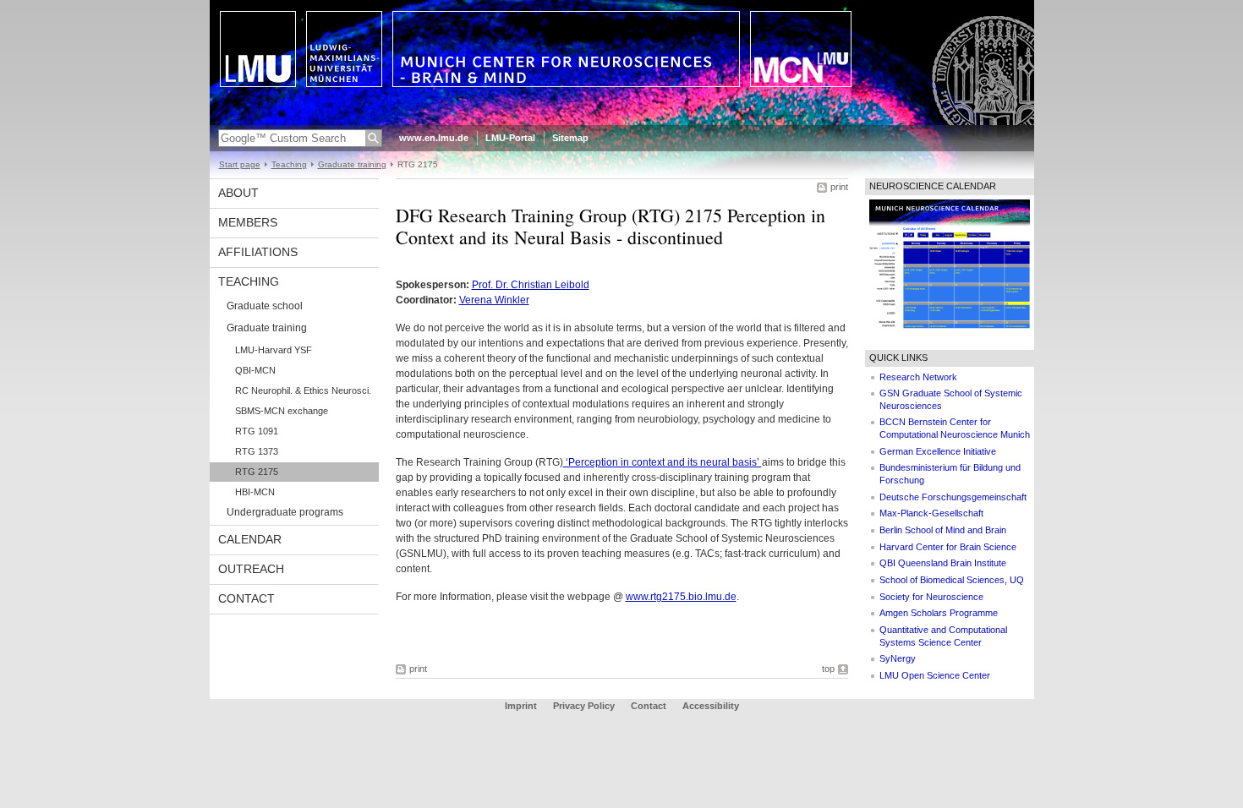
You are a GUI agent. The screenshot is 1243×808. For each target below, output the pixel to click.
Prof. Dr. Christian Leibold (530, 285)
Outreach (251, 569)
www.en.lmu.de (433, 138)
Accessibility (710, 706)
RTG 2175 (256, 472)
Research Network (918, 377)
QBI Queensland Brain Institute (942, 563)
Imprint (521, 706)
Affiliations (258, 252)
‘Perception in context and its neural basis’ (662, 462)
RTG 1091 (256, 431)
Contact (246, 598)
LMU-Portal (510, 138)
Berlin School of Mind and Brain (942, 530)
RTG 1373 (256, 451)
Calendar (250, 539)
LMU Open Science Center (934, 675)
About (238, 192)
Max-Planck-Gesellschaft (931, 513)
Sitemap (570, 138)
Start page (239, 164)
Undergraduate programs (285, 512)
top (828, 668)
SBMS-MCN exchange (281, 411)
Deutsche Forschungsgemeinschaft (953, 497)
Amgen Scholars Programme (938, 613)
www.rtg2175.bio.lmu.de (681, 597)
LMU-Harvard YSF (273, 350)
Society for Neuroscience (931, 597)
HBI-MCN (255, 492)
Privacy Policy (584, 706)
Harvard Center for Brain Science (947, 547)
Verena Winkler (494, 300)
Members (247, 222)
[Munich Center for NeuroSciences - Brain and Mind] (622, 122)
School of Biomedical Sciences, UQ (951, 580)
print (839, 187)
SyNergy (897, 658)
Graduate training (352, 164)
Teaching (289, 164)
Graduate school (265, 306)
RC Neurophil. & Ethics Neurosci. (303, 390)
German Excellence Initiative (937, 451)
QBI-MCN (255, 370)
